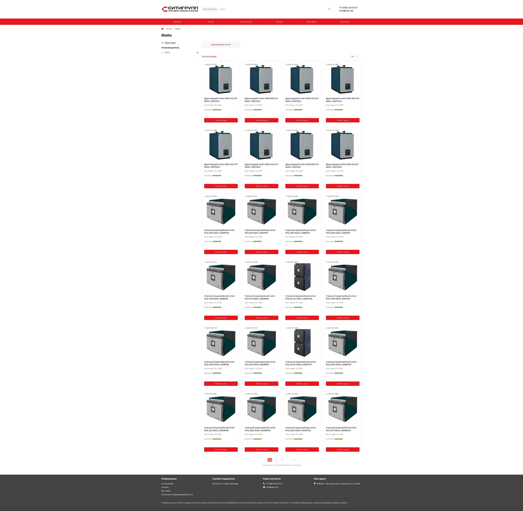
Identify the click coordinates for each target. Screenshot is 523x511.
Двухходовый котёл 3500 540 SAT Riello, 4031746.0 (261, 165)
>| (294, 460)
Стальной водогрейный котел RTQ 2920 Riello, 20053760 (300, 429)
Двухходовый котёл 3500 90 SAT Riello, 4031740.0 (342, 165)
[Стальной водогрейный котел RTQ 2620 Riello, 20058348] (261, 408)
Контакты (344, 22)
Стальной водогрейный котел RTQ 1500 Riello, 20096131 (341, 231)
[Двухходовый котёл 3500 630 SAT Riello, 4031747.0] (302, 145)
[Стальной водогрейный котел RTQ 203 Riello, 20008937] (261, 342)
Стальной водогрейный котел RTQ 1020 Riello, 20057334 (219, 231)
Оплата (164, 487)
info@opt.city (346, 10)
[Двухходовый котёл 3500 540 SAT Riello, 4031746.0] (261, 145)
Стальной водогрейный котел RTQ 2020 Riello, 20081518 (219, 363)
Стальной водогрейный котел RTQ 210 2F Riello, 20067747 (300, 363)
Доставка (311, 22)
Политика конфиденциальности (177, 494)
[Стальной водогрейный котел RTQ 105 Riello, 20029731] (261, 211)
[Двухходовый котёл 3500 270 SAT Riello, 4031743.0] (302, 79)
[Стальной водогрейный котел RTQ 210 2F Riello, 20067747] (302, 342)
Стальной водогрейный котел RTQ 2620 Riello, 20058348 (260, 429)
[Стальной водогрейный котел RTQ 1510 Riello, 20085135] (221, 277)
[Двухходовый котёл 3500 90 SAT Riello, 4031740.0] (342, 145)
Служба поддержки (223, 478)
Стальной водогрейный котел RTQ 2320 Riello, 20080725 (341, 363)
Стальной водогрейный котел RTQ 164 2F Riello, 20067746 (300, 297)
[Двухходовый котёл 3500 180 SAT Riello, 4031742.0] (261, 79)
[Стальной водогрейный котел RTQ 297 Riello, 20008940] (342, 408)
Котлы (211, 22)
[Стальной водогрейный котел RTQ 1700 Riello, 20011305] (342, 277)
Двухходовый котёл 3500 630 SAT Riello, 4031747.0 (302, 165)
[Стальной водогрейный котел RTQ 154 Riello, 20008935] (261, 277)
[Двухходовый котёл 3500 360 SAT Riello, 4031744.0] (342, 79)
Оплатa (279, 22)
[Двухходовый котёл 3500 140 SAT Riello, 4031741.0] (221, 79)
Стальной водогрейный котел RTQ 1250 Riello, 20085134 (300, 231)
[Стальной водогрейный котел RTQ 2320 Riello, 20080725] (342, 342)
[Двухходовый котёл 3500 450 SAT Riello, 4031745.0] (221, 145)
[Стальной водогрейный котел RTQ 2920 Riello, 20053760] (302, 408)
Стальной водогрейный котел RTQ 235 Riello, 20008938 (219, 429)
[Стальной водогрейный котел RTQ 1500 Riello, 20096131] (342, 211)
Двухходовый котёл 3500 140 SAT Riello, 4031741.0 (220, 99)
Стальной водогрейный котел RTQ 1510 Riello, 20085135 (219, 297)
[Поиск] (329, 9)
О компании (246, 22)
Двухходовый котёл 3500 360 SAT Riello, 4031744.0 (342, 99)
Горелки (177, 22)
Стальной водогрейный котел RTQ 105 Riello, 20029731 (260, 231)
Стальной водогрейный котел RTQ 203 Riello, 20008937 (260, 363)
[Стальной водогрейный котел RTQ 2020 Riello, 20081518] (221, 342)
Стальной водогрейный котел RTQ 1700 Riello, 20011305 (341, 297)
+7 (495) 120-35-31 (348, 7)
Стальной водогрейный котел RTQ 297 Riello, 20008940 (341, 429)
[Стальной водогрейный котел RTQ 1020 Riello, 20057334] (221, 211)
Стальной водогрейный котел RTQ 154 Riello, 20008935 (260, 297)
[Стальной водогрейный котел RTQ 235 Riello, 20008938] (221, 408)
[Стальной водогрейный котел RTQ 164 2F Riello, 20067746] (302, 277)
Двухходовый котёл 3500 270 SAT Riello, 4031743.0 (302, 99)
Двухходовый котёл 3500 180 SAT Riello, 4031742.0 (261, 99)
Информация (169, 478)
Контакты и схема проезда (225, 484)
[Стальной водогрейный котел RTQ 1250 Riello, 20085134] (302, 211)
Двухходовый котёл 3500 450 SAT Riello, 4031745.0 (221, 165)
